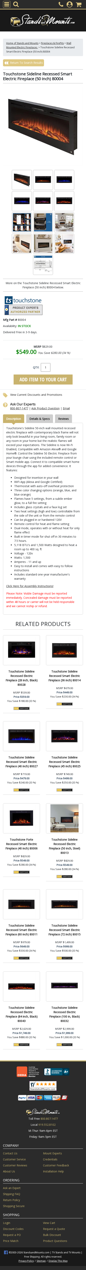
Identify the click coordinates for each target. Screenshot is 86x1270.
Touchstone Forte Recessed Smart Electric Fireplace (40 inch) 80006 (21, 844)
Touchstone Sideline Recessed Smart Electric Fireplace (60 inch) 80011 (21, 930)
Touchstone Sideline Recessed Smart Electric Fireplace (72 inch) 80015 (64, 930)
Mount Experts (52, 1153)
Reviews (63, 419)
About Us (9, 1171)
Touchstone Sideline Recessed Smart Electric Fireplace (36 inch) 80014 (64, 675)
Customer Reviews (15, 1165)
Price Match (10, 1241)
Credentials (50, 1159)
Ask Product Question (45, 408)
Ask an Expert (12, 1188)
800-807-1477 (19, 408)
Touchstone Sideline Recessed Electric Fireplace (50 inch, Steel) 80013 (64, 846)
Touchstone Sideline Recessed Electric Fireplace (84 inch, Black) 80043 (22, 1014)
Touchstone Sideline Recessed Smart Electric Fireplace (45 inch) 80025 (64, 761)
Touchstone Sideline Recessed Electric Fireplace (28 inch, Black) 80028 (22, 677)
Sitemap (41, 1261)
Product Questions (55, 1241)
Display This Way (58, 1261)
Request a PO (12, 1235)
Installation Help (53, 1171)
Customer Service (14, 1159)
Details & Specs (39, 419)
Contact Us (10, 1153)
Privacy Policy (26, 1261)
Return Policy (11, 1200)
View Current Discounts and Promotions (36, 395)
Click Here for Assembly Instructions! (29, 586)
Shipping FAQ (11, 1194)
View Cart (49, 1223)
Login (6, 1223)
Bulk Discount (52, 1235)
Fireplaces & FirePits (52, 43)
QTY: (36, 367)
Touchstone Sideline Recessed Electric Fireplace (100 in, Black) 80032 (64, 1014)
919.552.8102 (47, 1125)
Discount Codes (13, 1229)
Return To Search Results (26, 63)
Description (13, 419)
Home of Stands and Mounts (22, 43)
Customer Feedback (56, 1165)
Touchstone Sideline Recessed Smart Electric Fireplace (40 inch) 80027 (21, 761)
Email (66, 408)
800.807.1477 (49, 1119)
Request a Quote (54, 1229)
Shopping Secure (14, 1206)
